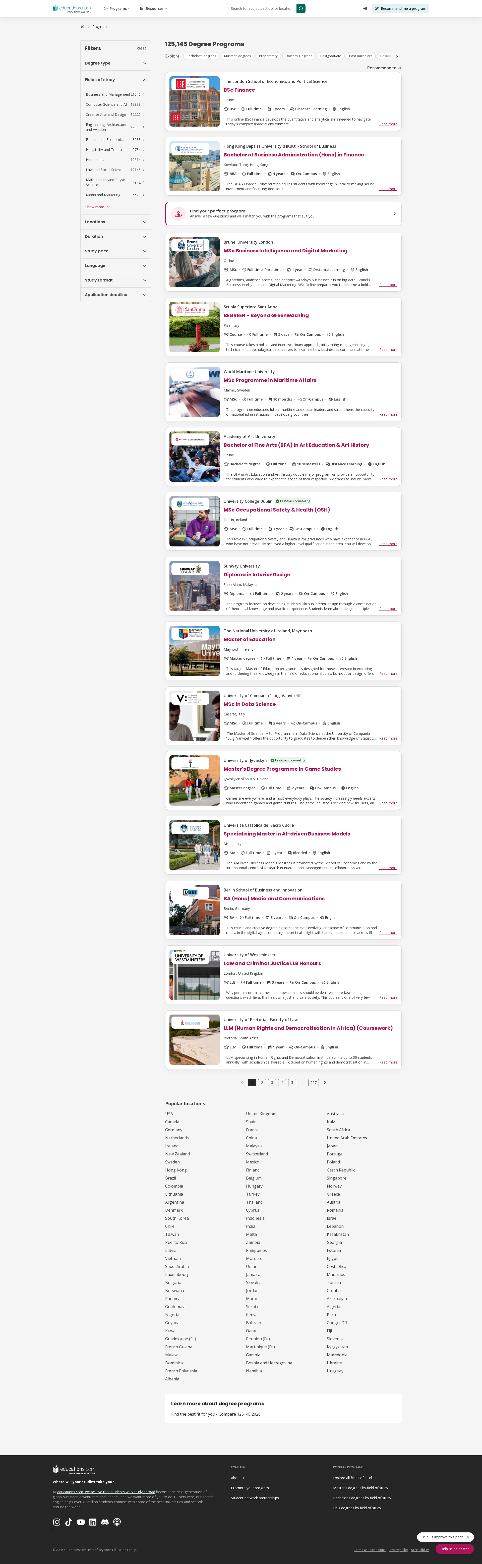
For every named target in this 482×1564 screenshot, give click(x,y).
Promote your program (250, 1487)
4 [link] (282, 1082)
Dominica (174, 1363)
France (252, 1130)
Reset (141, 48)
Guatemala (175, 1306)
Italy (331, 1122)
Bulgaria (173, 1282)
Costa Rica (336, 1266)
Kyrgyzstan (337, 1347)
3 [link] (272, 1082)
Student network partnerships (255, 1497)
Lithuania (174, 1194)
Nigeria (172, 1314)
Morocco (254, 1258)
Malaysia (254, 1146)
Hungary (254, 1186)
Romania (335, 1210)
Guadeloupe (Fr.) (180, 1339)
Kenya (252, 1314)
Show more (94, 206)
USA (169, 1113)
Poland (333, 1162)
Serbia (252, 1306)
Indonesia (255, 1218)
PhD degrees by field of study (357, 1507)
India (250, 1226)
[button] (116, 94)
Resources (154, 8)
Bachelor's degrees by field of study (362, 1497)
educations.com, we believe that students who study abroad (106, 1491)
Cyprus (252, 1210)
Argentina (174, 1202)
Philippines (256, 1250)
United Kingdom (261, 1113)
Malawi (171, 1355)
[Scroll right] (397, 56)
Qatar (251, 1330)
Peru (331, 1314)
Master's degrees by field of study (360, 1487)
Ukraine (334, 1363)
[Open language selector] (365, 8)
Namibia (254, 1371)
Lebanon (335, 1226)
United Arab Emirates (347, 1138)
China (251, 1138)
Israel (332, 1218)
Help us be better (455, 1548)
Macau (252, 1298)
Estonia (334, 1250)
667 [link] (314, 1082)
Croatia (334, 1290)
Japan (332, 1146)
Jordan (252, 1290)
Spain (251, 1122)
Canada (172, 1122)
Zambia (253, 1242)
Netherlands (177, 1138)
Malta (251, 1234)
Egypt (332, 1258)
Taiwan (172, 1234)
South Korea (177, 1218)
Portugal (335, 1154)
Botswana (174, 1290)
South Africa (338, 1130)
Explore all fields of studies (354, 1477)
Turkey (253, 1194)
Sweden (172, 1162)
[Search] (301, 8)
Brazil (170, 1178)
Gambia (253, 1355)
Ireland (171, 1146)
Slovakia (254, 1282)
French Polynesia (181, 1371)
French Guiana (178, 1347)
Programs (118, 8)
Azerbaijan (337, 1298)
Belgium (254, 1178)
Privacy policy (398, 1550)
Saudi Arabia (177, 1266)
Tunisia (334, 1282)
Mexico (252, 1162)
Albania (172, 1379)
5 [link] (292, 1082)
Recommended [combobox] (381, 68)
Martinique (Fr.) (260, 1347)
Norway (334, 1186)
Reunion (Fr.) (258, 1339)
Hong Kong (176, 1170)
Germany (173, 1130)
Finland (253, 1170)
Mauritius (336, 1274)
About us (238, 1477)
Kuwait (171, 1330)
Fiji (329, 1330)
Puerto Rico (176, 1242)
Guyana (172, 1322)
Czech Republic (341, 1170)
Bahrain (253, 1322)
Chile (169, 1226)
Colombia (174, 1186)
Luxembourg (177, 1274)
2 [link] (262, 1082)
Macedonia (337, 1355)
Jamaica (253, 1274)
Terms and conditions (370, 1550)
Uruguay (335, 1371)
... (302, 1082)
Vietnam (173, 1258)
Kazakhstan (338, 1234)
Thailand (254, 1202)
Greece (333, 1194)
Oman (251, 1266)
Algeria (333, 1306)
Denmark (174, 1210)
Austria (333, 1202)
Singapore (336, 1178)
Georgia (334, 1242)
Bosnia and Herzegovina (269, 1363)
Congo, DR (337, 1322)
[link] (100, 26)
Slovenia (335, 1339)
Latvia (170, 1250)
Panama (172, 1298)
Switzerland (257, 1154)
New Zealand (177, 1154)
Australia (335, 1113)
